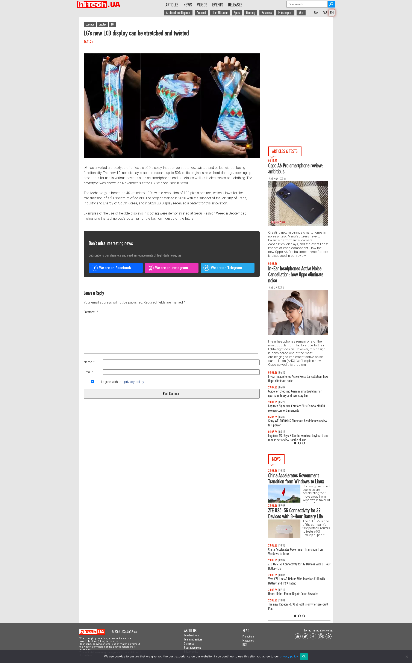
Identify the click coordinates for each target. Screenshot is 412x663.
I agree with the (122, 382)
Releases (235, 5)
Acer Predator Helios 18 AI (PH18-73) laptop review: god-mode (299, 437)
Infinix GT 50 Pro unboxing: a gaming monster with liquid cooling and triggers (298, 408)
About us (190, 630)
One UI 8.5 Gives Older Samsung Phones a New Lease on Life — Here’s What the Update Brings (296, 378)
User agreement (192, 647)
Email (89, 372)
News (187, 5)
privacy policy (134, 382)
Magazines (248, 640)
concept (90, 24)
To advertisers (191, 635)
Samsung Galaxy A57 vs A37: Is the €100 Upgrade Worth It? (298, 423)
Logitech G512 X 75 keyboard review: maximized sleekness (297, 393)
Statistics (189, 643)
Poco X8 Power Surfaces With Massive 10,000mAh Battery (298, 566)
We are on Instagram (171, 268)
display (102, 24)
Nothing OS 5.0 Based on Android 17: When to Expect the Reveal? (295, 610)
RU (325, 12)
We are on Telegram (226, 268)
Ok (304, 656)
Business (267, 13)
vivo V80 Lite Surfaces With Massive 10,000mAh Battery (296, 596)
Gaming (250, 13)
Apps (237, 13)
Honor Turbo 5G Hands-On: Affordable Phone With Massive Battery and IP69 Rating (297, 551)
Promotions (248, 636)
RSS (244, 644)
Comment (91, 312)
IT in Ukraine (219, 13)
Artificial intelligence (178, 13)
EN (332, 12)
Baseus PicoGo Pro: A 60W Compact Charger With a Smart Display (298, 581)
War (301, 13)
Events (217, 5)
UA (316, 12)
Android (201, 13)
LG (112, 24)
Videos (202, 5)
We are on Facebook (115, 268)
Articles (172, 5)
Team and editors (193, 639)
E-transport (285, 13)
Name (89, 362)
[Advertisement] (300, 56)
